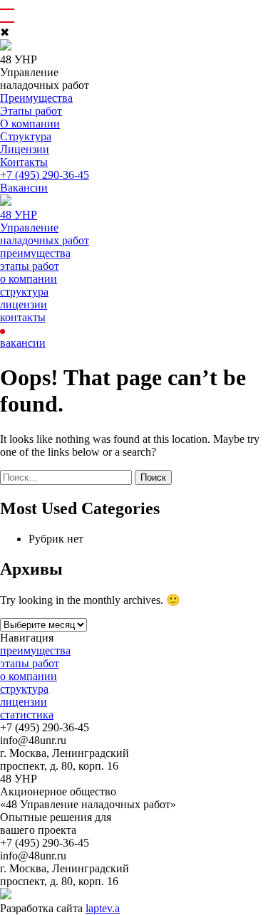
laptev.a (103, 908)
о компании (28, 279)
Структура (25, 136)
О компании (30, 123)
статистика (26, 715)
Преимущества (36, 98)
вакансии (23, 343)
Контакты (24, 162)
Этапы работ (31, 111)
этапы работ (29, 266)
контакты (23, 317)
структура (24, 292)
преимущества (35, 253)
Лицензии (24, 149)
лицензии (23, 304)
